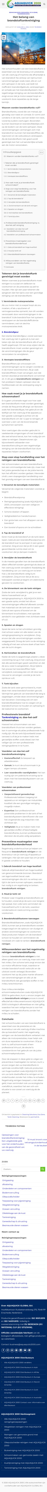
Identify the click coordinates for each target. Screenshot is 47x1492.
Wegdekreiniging (10, 1205)
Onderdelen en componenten (17, 1188)
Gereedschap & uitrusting (14, 1221)
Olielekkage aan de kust (14, 1213)
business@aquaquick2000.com (25, 1344)
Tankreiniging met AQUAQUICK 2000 (22, 1468)
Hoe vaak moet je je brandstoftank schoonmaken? (20, 184)
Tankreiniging (23, 14)
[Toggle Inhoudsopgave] (40, 152)
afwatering (7, 1184)
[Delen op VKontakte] (34, 1101)
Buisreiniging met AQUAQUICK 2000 (22, 1450)
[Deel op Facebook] (8, 1101)
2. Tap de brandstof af (15, 198)
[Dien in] (42, 1169)
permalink (35, 1117)
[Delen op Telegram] (24, 1106)
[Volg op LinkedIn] (21, 1350)
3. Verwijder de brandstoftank (18, 202)
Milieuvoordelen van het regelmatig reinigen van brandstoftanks (21, 262)
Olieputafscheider (11, 1197)
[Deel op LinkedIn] (39, 1101)
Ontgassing (7, 1180)
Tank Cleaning (13, 1117)
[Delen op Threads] (21, 1101)
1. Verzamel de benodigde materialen (21, 195)
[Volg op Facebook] (3, 1350)
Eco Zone (41, 1114)
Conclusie (9, 267)
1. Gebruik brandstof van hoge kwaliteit (21, 247)
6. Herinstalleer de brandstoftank (20, 213)
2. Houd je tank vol (14, 251)
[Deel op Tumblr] (43, 1101)
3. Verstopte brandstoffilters (17, 176)
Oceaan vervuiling (11, 1209)
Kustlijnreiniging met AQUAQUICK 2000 (23, 1463)
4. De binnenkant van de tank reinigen (22, 206)
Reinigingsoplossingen (19, 12)
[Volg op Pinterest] (16, 1350)
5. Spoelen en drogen (15, 209)
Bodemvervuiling (10, 1193)
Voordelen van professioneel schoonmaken (24, 235)
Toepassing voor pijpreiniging (16, 1201)
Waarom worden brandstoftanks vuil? (22, 156)
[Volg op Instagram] (8, 1350)
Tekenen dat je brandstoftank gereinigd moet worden (21, 164)
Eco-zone (33, 12)
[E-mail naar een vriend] (26, 1101)
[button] (3, 4)
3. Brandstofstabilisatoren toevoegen (21, 254)
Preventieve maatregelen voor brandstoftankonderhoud (18, 242)
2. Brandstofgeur (12, 172)
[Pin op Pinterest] (30, 1101)
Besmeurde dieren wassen (15, 1225)
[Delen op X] (12, 1101)
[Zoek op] (44, 4)
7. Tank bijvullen (13, 216)
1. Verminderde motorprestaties (18, 169)
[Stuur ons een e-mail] (12, 1350)
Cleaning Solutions (29, 1114)
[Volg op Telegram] (29, 1350)
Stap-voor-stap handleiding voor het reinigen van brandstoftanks (21, 190)
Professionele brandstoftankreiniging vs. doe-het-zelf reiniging (23, 224)
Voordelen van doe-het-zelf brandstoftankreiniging (17, 230)
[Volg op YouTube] (25, 1350)
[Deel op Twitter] (17, 1101)
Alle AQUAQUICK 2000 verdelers (18, 1362)
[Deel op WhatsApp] (4, 1101)
